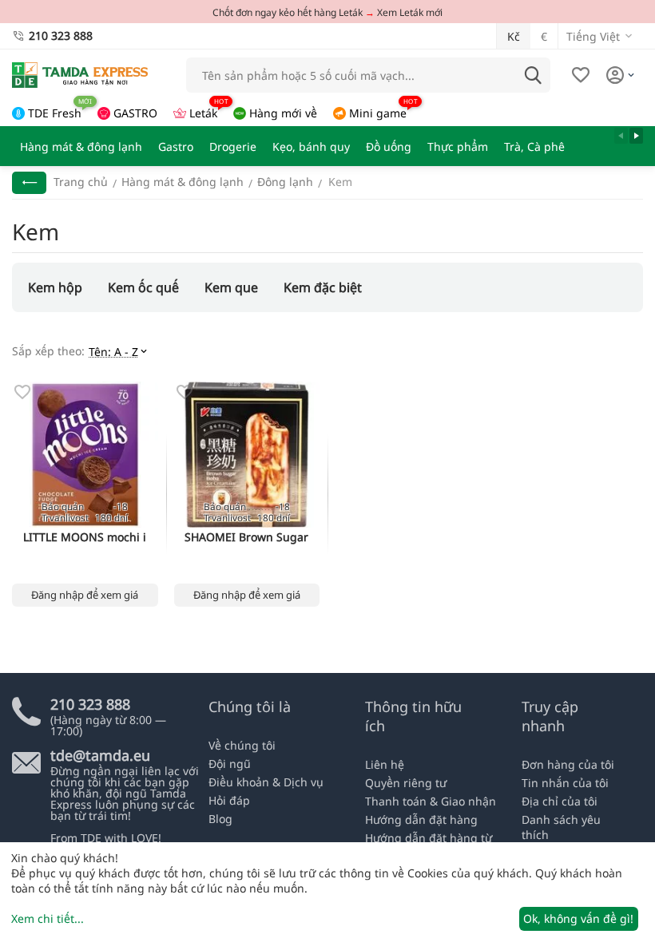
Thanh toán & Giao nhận (430, 801)
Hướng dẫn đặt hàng (421, 819)
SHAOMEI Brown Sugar (246, 537)
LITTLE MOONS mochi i (84, 537)
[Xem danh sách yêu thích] (580, 75)
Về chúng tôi (242, 745)
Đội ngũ (229, 763)
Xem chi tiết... (47, 918)
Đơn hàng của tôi (568, 764)
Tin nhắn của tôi (565, 782)
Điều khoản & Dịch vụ (266, 782)
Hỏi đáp (229, 800)
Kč (513, 36)
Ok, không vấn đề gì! (578, 918)
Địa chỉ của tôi (559, 801)
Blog (220, 818)
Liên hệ (384, 764)
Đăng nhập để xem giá (84, 595)
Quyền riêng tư (406, 782)
